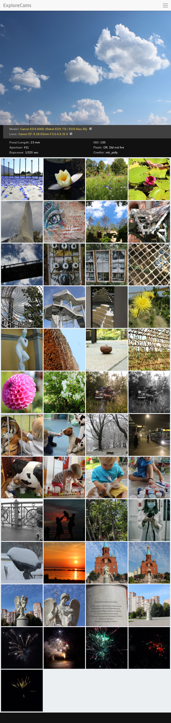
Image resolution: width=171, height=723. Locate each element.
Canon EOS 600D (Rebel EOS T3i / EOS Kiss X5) (53, 129)
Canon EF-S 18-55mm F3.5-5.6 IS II (43, 134)
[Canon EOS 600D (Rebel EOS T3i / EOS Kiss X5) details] (90, 129)
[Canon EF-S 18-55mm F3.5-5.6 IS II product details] (70, 134)
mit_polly (112, 152)
